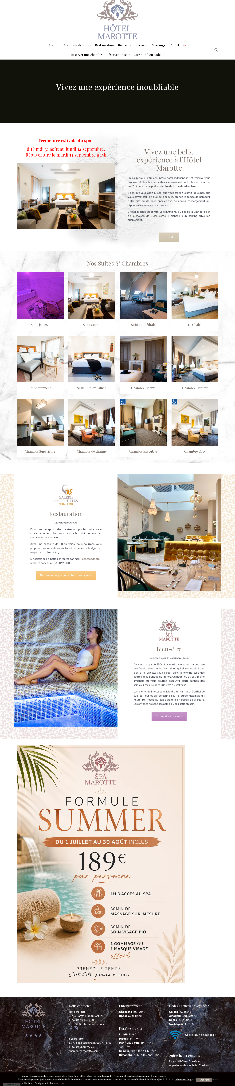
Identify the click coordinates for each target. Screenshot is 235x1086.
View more (59, 1083)
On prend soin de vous (169, 716)
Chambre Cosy (195, 451)
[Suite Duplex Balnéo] (91, 359)
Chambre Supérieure (40, 451)
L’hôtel (174, 45)
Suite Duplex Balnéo (91, 388)
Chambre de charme (92, 451)
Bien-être (125, 45)
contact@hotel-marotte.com (86, 1024)
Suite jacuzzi (40, 324)
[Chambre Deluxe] (143, 359)
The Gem (194, 1061)
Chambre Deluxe (143, 388)
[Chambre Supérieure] (40, 422)
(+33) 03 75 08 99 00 (82, 1046)
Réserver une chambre (87, 54)
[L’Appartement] (40, 359)
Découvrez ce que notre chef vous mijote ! (66, 575)
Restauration (104, 45)
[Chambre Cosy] (195, 422)
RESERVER (169, 237)
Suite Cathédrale (143, 324)
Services (142, 45)
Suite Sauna (91, 324)
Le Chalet (195, 324)
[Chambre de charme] (91, 422)
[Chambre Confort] (195, 359)
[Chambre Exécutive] (143, 422)
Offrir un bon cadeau (149, 54)
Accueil (53, 45)
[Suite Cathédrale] (143, 295)
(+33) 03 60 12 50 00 (81, 1020)
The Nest (204, 1065)
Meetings (158, 45)
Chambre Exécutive (143, 451)
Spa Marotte (76, 1038)
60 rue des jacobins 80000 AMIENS (90, 1042)
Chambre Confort (195, 388)
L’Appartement (40, 388)
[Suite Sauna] (91, 295)
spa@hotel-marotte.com (83, 1051)
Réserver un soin (118, 54)
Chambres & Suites (77, 45)
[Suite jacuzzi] (40, 295)
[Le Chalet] (195, 295)
